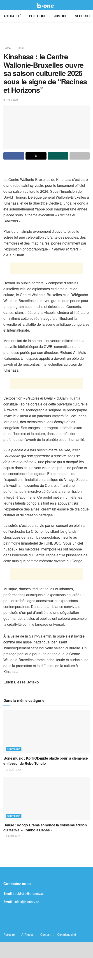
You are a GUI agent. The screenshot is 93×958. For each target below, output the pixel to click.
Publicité (9, 934)
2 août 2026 (12, 836)
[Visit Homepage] (46, 5)
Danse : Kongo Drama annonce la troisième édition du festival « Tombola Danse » (45, 827)
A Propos (27, 934)
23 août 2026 (13, 769)
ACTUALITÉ (12, 16)
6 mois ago (10, 99)
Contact (45, 934)
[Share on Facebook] (13, 156)
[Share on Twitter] (36, 156)
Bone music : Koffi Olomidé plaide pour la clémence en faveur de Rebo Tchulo (45, 760)
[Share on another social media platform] (80, 156)
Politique (37, 16)
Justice (60, 16)
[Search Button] (88, 5)
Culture (20, 48)
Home (7, 48)
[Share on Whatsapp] (58, 156)
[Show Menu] (5, 5)
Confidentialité (66, 934)
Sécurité (83, 16)
